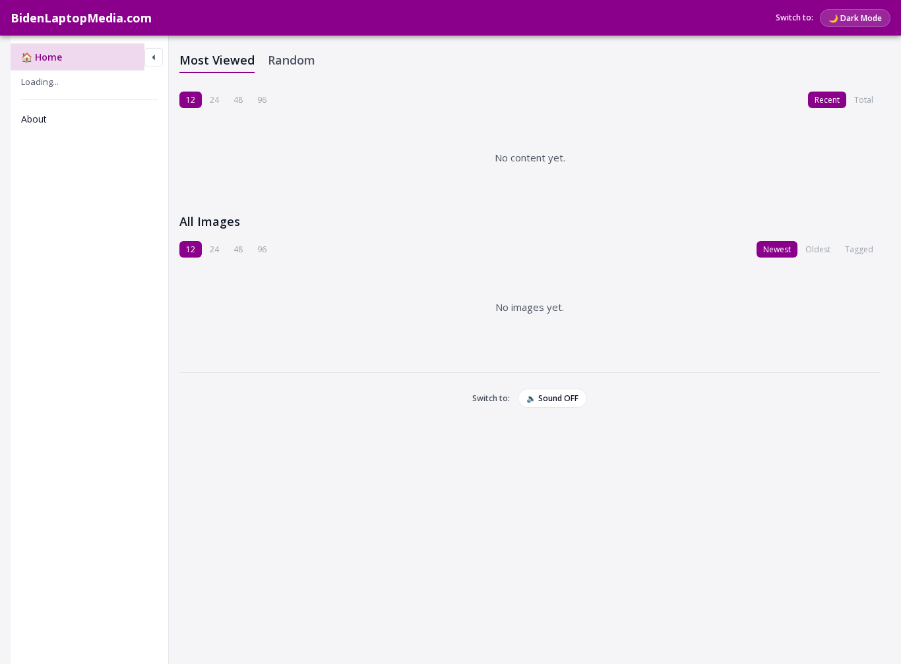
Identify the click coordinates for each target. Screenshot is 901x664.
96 (261, 99)
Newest (777, 249)
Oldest (817, 249)
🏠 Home (41, 57)
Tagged (859, 249)
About (34, 119)
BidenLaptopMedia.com (81, 18)
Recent (827, 99)
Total (863, 99)
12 (190, 99)
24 (214, 99)
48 (238, 99)
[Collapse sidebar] (153, 57)
